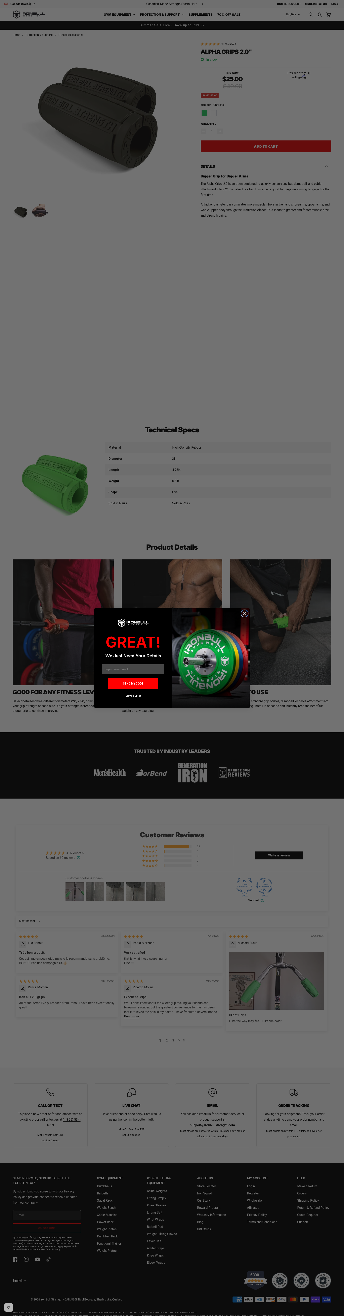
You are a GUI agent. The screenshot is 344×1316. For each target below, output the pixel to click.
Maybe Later (133, 695)
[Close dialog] (244, 613)
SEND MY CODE (133, 683)
